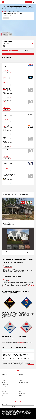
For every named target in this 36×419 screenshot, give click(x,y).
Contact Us (4, 391)
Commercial (26, 50)
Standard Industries (5, 384)
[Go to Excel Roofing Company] (30, 65)
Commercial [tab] (9, 11)
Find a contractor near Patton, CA (8, 406)
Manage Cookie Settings (17, 416)
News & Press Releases (5, 397)
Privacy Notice (16, 414)
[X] (20, 401)
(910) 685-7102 (5, 70)
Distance (4, 45)
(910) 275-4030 (5, 156)
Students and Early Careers (23, 382)
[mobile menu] (33, 2)
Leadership (3, 380)
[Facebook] (15, 401)
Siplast (20, 391)
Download (6, 280)
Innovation (3, 382)
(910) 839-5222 (5, 168)
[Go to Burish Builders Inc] (30, 89)
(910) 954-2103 (5, 119)
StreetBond (21, 397)
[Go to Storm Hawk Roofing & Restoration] (30, 175)
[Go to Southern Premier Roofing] (30, 163)
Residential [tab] (4, 11)
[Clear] (30, 43)
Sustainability (4, 386)
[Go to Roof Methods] (30, 77)
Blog (2, 395)
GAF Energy (21, 395)
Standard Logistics (22, 393)
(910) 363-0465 (5, 107)
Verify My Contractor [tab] (16, 11)
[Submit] (32, 43)
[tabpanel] (18, 16)
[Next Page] (19, 187)
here (18, 342)
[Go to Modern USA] (30, 138)
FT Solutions (21, 399)
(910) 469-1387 (5, 95)
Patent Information (5, 393)
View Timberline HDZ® (8, 266)
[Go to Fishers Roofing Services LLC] (30, 126)
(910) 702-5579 (5, 144)
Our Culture (21, 380)
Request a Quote (6, 72)
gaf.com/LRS (22, 342)
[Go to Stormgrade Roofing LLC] (30, 114)
